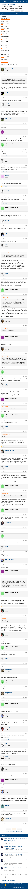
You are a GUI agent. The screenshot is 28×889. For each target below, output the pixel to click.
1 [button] (3, 33)
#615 (26, 294)
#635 (26, 639)
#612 (26, 238)
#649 (26, 810)
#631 (26, 564)
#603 (26, 109)
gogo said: (4, 297)
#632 (26, 576)
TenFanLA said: (5, 356)
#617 (26, 342)
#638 (26, 675)
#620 (26, 389)
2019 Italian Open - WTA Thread (13, 854)
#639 (26, 686)
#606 (26, 149)
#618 (26, 353)
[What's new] (23, 1)
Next (19, 829)
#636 (26, 652)
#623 (26, 431)
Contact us (3, 883)
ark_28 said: (4, 328)
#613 (26, 250)
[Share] (24, 74)
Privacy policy (17, 883)
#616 (26, 325)
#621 (26, 403)
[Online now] (3, 562)
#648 (26, 796)
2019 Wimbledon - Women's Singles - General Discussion (14, 861)
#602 (26, 97)
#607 (26, 165)
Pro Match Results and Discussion (15, 841)
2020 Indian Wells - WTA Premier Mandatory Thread (13, 847)
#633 (26, 598)
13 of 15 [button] (14, 829)
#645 (26, 762)
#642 (26, 720)
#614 (26, 278)
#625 (26, 471)
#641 (26, 709)
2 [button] (3, 23)
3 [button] (3, 28)
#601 (26, 74)
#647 (26, 784)
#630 (26, 551)
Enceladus (4, 10)
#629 (26, 540)
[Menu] (2, 1)
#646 (26, 773)
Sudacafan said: (5, 434)
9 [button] (3, 18)
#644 (26, 749)
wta (21, 10)
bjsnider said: (4, 77)
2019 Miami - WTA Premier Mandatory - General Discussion (14, 839)
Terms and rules (10, 883)
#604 (26, 123)
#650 (26, 823)
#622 (26, 420)
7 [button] (3, 61)
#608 (26, 181)
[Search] (26, 1)
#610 (26, 212)
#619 (26, 376)
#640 (26, 697)
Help (22, 883)
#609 (26, 195)
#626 (26, 490)
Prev (9, 829)
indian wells (17, 10)
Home (2, 885)
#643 (26, 733)
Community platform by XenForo (12, 887)
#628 (26, 527)
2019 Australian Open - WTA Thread (14, 868)
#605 (26, 136)
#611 (26, 225)
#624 (26, 455)
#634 (26, 615)
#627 (26, 514)
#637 (26, 663)
